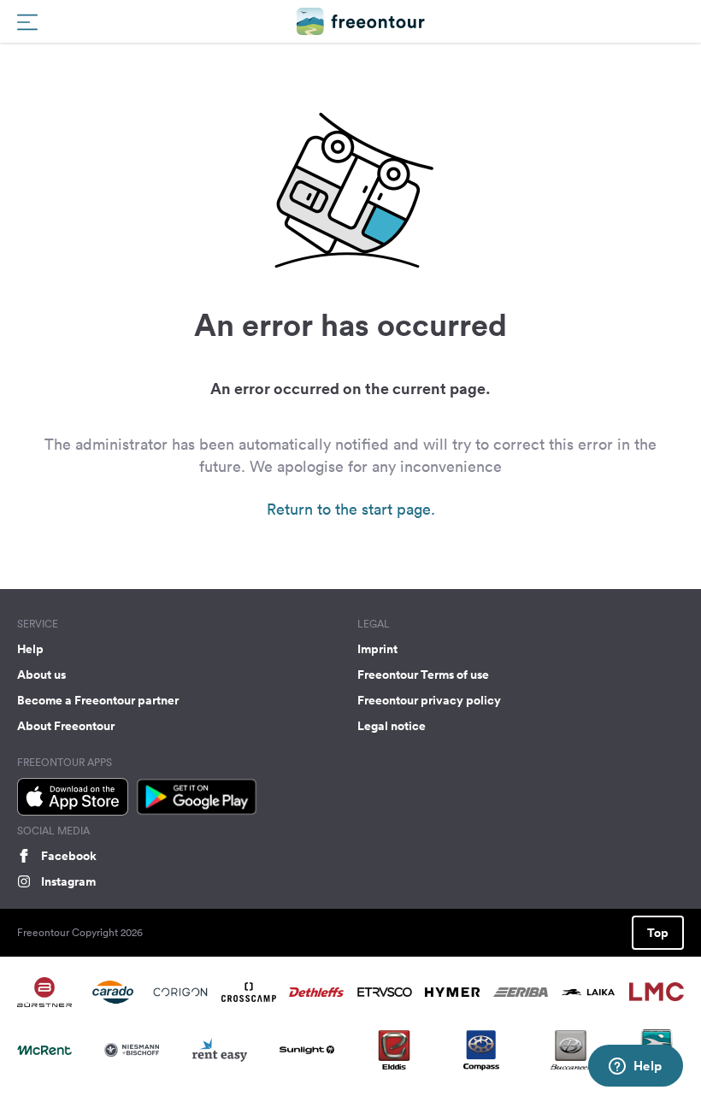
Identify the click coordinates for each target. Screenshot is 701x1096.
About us (41, 674)
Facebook (69, 855)
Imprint (377, 648)
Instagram (68, 881)
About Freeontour (66, 725)
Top (658, 932)
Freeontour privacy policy (429, 700)
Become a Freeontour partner (98, 700)
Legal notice (391, 725)
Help (30, 648)
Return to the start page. (351, 509)
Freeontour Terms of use (423, 674)
